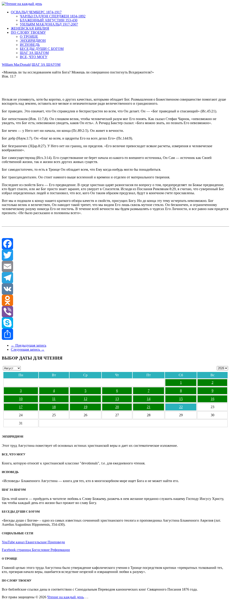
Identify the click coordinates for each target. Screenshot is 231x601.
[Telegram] (115, 277)
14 (148, 399)
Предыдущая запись (28, 345)
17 (21, 407)
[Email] (115, 266)
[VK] (115, 289)
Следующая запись (27, 349)
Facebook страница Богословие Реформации (36, 550)
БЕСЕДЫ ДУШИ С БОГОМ (42, 49)
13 (117, 399)
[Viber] (115, 311)
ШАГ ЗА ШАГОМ (34, 53)
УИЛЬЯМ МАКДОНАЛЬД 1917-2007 (49, 24)
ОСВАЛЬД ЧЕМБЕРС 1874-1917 (36, 12)
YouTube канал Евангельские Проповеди (33, 542)
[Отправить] (115, 334)
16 (212, 399)
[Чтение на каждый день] (22, 4)
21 (148, 407)
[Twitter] (115, 255)
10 (21, 399)
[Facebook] (115, 243)
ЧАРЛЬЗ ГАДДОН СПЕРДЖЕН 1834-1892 (52, 16)
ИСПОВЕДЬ (30, 45)
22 (181, 407)
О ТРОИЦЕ (29, 36)
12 (85, 399)
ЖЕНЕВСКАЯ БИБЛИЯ (30, 28)
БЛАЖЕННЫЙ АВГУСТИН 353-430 (48, 20)
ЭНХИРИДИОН (33, 41)
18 (54, 407)
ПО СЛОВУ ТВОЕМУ (28, 32)
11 (53, 399)
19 (85, 407)
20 (117, 407)
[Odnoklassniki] (115, 300)
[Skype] (115, 323)
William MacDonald (16, 64)
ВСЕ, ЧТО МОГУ (33, 57)
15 (181, 399)
